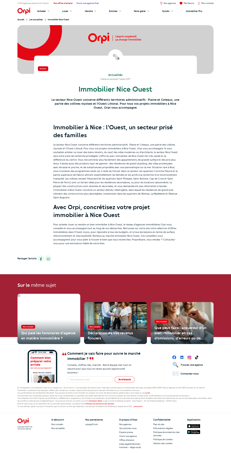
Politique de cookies (163, 439)
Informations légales (163, 428)
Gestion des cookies (162, 443)
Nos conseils (57, 424)
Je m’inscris (124, 379)
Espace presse (126, 432)
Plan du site (158, 424)
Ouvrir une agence (128, 436)
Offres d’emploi (126, 440)
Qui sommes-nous (128, 428)
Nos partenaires (94, 419)
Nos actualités (58, 428)
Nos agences (125, 424)
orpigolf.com (91, 424)
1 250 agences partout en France (33, 3)
